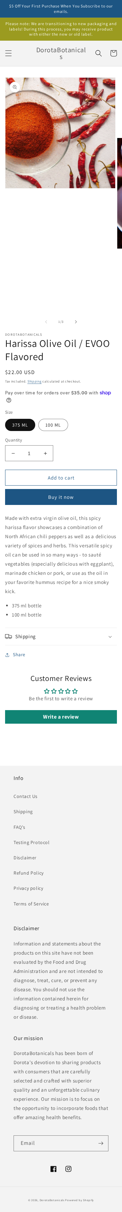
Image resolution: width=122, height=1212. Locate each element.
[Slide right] (75, 321)
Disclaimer (25, 858)
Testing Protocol (32, 842)
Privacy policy (28, 888)
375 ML (20, 425)
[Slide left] (46, 321)
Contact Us (26, 796)
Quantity (13, 440)
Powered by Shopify (79, 1200)
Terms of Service (31, 904)
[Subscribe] (100, 1143)
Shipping (34, 381)
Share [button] (19, 654)
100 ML (53, 425)
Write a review (61, 716)
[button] (8, 53)
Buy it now (61, 497)
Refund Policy (29, 873)
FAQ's (19, 827)
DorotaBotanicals (52, 1200)
